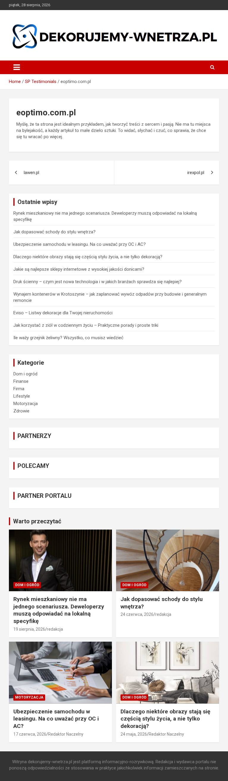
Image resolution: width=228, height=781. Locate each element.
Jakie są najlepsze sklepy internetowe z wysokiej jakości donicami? (78, 269)
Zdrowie (21, 411)
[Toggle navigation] (16, 67)
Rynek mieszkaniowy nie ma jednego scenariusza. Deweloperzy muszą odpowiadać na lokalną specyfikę (58, 610)
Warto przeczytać (37, 521)
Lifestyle (21, 396)
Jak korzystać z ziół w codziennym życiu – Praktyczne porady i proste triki (85, 325)
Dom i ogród (25, 374)
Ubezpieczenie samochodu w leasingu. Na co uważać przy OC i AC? (79, 244)
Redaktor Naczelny (65, 734)
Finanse (20, 381)
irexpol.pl (195, 172)
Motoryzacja (25, 403)
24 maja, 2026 (134, 734)
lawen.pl (31, 172)
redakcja (55, 629)
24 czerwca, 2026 (137, 614)
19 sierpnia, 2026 (29, 629)
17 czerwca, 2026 (29, 734)
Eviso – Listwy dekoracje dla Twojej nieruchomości (63, 312)
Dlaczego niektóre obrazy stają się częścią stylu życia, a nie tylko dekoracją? (87, 256)
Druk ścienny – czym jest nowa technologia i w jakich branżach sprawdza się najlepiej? (97, 281)
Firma (18, 388)
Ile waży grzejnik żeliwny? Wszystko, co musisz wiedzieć (68, 337)
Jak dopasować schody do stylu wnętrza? (54, 232)
